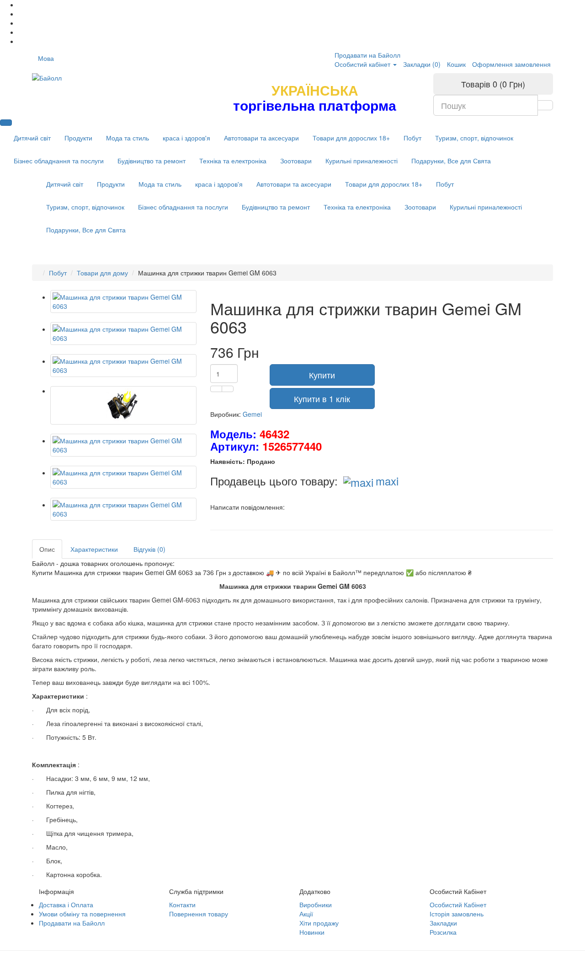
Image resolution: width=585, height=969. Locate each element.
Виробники (315, 904)
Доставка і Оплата (66, 904)
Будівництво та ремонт (151, 160)
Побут (412, 137)
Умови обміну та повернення (82, 913)
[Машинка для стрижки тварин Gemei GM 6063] (123, 301)
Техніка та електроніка (232, 160)
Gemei (252, 414)
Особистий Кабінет (458, 904)
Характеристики (94, 549)
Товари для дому (102, 272)
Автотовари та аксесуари (261, 137)
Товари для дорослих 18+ (351, 137)
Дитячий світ (32, 137)
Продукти (78, 137)
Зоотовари (296, 160)
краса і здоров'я (186, 137)
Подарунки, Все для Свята (451, 160)
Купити (322, 375)
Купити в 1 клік (322, 398)
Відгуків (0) (149, 549)
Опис (47, 549)
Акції (306, 913)
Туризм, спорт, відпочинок (474, 137)
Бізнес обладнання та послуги (59, 160)
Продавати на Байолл (367, 54)
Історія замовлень (457, 913)
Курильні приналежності (361, 160)
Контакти (182, 904)
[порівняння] (228, 389)
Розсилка (443, 932)
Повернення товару (198, 913)
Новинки (311, 932)
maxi (387, 481)
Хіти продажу (319, 922)
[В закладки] (216, 389)
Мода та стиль (127, 137)
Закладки (443, 922)
